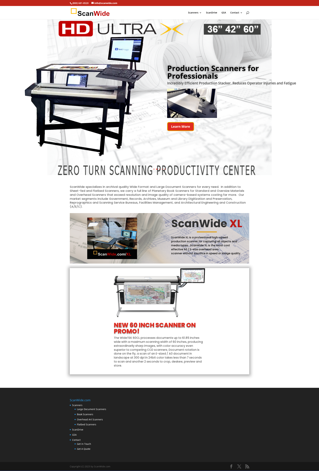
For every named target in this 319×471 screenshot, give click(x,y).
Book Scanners (85, 414)
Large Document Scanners (91, 409)
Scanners (193, 12)
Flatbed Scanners (86, 424)
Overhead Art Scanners (90, 419)
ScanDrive (211, 12)
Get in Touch (84, 443)
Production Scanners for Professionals (213, 72)
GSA (223, 12)
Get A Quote (83, 448)
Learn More (180, 126)
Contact (234, 12)
